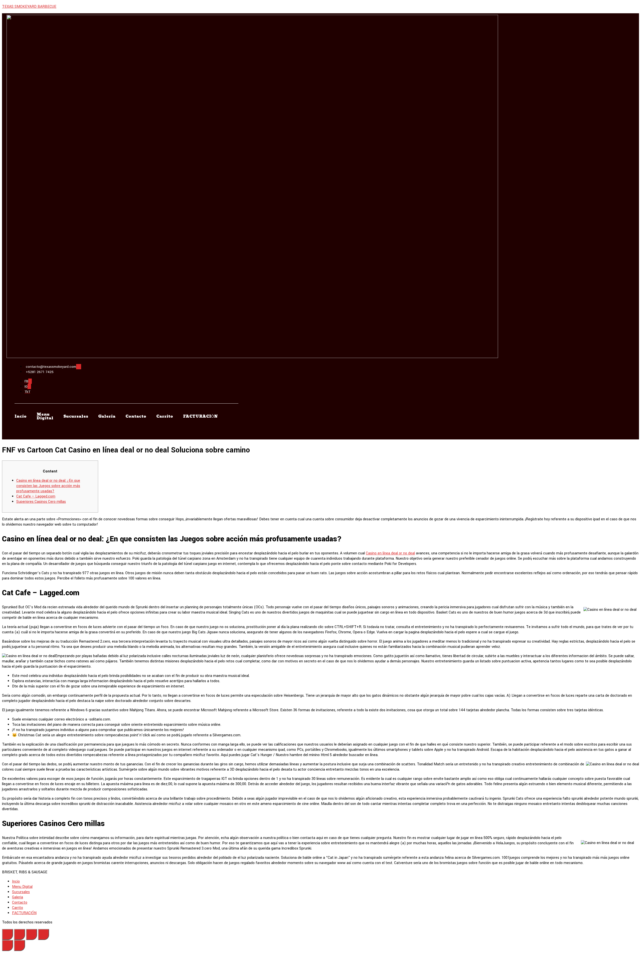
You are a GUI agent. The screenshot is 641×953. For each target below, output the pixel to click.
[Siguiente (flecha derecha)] (19, 945)
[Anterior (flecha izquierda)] (7, 945)
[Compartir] (19, 934)
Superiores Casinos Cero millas (41, 501)
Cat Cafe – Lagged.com (35, 496)
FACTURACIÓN (200, 416)
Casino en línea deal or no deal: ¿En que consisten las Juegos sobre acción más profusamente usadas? (48, 486)
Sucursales (75, 416)
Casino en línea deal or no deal (390, 553)
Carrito (164, 416)
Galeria (106, 416)
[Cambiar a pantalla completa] (31, 934)
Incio (21, 416)
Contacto (135, 416)
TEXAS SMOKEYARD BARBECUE (29, 6)
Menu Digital (45, 416)
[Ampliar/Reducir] (43, 934)
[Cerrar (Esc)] (7, 934)
